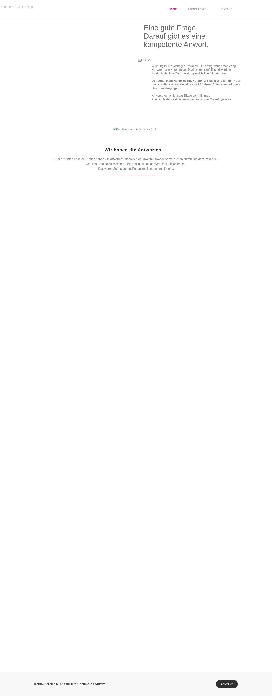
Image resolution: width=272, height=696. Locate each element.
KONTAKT (227, 684)
